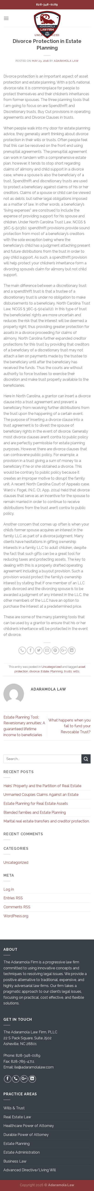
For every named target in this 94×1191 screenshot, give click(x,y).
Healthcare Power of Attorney (28, 1126)
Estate (45, 671)
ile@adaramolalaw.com (34, 1067)
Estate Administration (21, 1152)
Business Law (14, 1161)
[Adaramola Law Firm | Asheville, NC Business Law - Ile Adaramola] (47, 24)
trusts (68, 671)
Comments (16, 907)
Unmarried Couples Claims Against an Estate (40, 794)
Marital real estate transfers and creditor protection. (46, 821)
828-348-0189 (28, 1055)
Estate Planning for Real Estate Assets (35, 803)
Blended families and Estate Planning (34, 812)
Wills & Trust (14, 1108)
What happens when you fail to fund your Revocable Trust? (69, 726)
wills (76, 671)
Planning (56, 671)
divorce (34, 671)
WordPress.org (15, 916)
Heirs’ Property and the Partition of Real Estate (42, 786)
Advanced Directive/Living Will (29, 1170)
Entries (13, 898)
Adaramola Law (66, 60)
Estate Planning (16, 1143)
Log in (8, 889)
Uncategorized (52, 666)
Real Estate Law (17, 1117)
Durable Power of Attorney (26, 1134)
